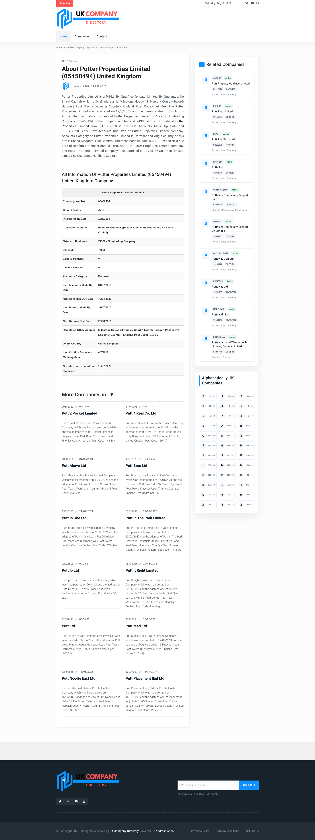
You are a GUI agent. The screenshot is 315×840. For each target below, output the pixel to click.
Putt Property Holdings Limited (231, 84)
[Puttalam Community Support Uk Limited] (205, 223)
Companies (82, 36)
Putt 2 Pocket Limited (79, 413)
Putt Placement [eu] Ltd (145, 678)
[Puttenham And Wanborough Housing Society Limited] (205, 338)
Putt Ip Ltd (70, 570)
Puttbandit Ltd (220, 315)
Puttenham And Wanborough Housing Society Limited (229, 344)
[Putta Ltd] (205, 163)
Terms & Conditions (228, 831)
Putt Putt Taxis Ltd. (223, 139)
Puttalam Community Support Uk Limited (230, 229)
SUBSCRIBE (249, 785)
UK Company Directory (124, 831)
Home (63, 36)
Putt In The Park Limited (145, 518)
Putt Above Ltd (74, 465)
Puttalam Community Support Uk (230, 197)
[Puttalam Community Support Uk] (205, 191)
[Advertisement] (192, 18)
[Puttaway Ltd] (205, 283)
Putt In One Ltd (74, 518)
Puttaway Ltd (220, 287)
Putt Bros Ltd (136, 465)
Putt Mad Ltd (136, 626)
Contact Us (252, 831)
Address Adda (165, 831)
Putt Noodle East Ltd (78, 678)
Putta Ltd (217, 167)
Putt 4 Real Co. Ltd (141, 413)
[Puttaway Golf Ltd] (205, 255)
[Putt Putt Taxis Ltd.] (205, 135)
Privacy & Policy (200, 831)
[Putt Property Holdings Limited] (205, 80)
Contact (102, 36)
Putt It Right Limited (142, 570)
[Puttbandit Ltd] (205, 311)
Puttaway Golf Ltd (223, 259)
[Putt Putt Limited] (205, 107)
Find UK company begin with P (81, 47)
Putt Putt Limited (222, 111)
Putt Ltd (68, 626)
